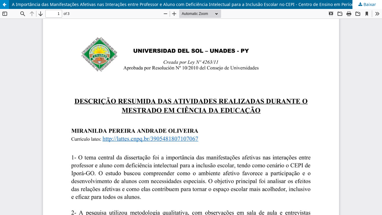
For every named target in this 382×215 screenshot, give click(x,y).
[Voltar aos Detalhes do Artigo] (4, 4)
